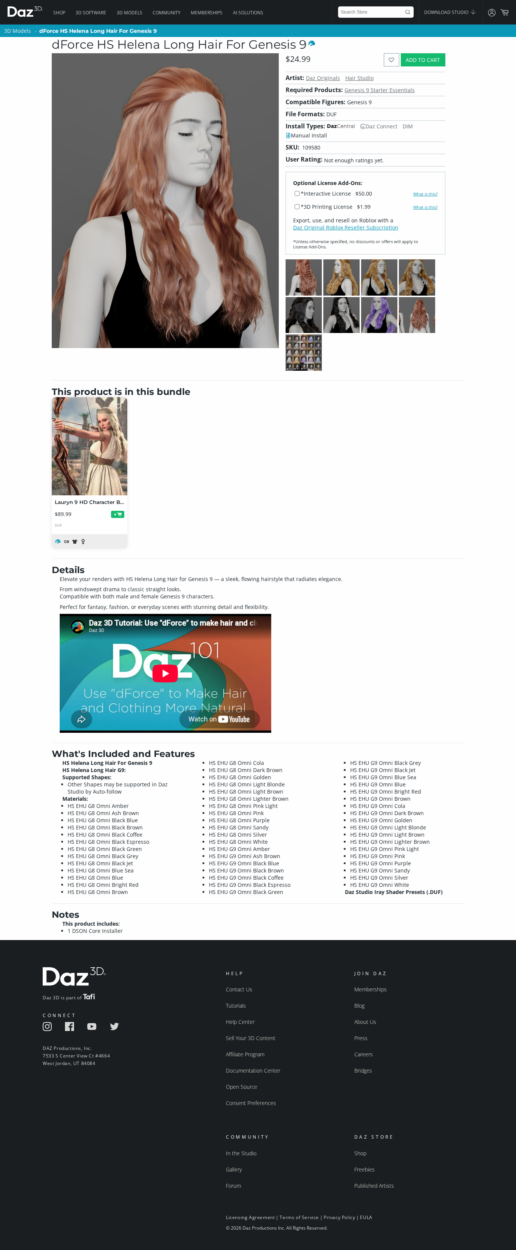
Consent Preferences (251, 1103)
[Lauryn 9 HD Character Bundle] (89, 446)
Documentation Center (253, 1070)
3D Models (129, 12)
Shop (59, 12)
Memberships (206, 12)
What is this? (425, 194)
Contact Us (239, 989)
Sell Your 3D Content (250, 1038)
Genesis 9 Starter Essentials (380, 90)
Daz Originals (323, 78)
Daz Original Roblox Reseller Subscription (346, 227)
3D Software (91, 12)
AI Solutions (248, 12)
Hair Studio (359, 78)
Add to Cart (423, 59)
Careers (363, 1054)
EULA (366, 1217)
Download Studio (447, 12)
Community (167, 12)
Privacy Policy (339, 1217)
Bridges (363, 1070)
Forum (233, 1185)
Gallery (234, 1169)
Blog (359, 1005)
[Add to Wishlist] (391, 59)
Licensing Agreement (250, 1217)
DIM (408, 126)
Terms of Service (299, 1217)
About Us (365, 1021)
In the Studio (241, 1153)
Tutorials (236, 1005)
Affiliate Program (245, 1054)
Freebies (364, 1169)
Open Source (241, 1086)
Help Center (240, 1021)
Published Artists (374, 1185)
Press (361, 1038)
